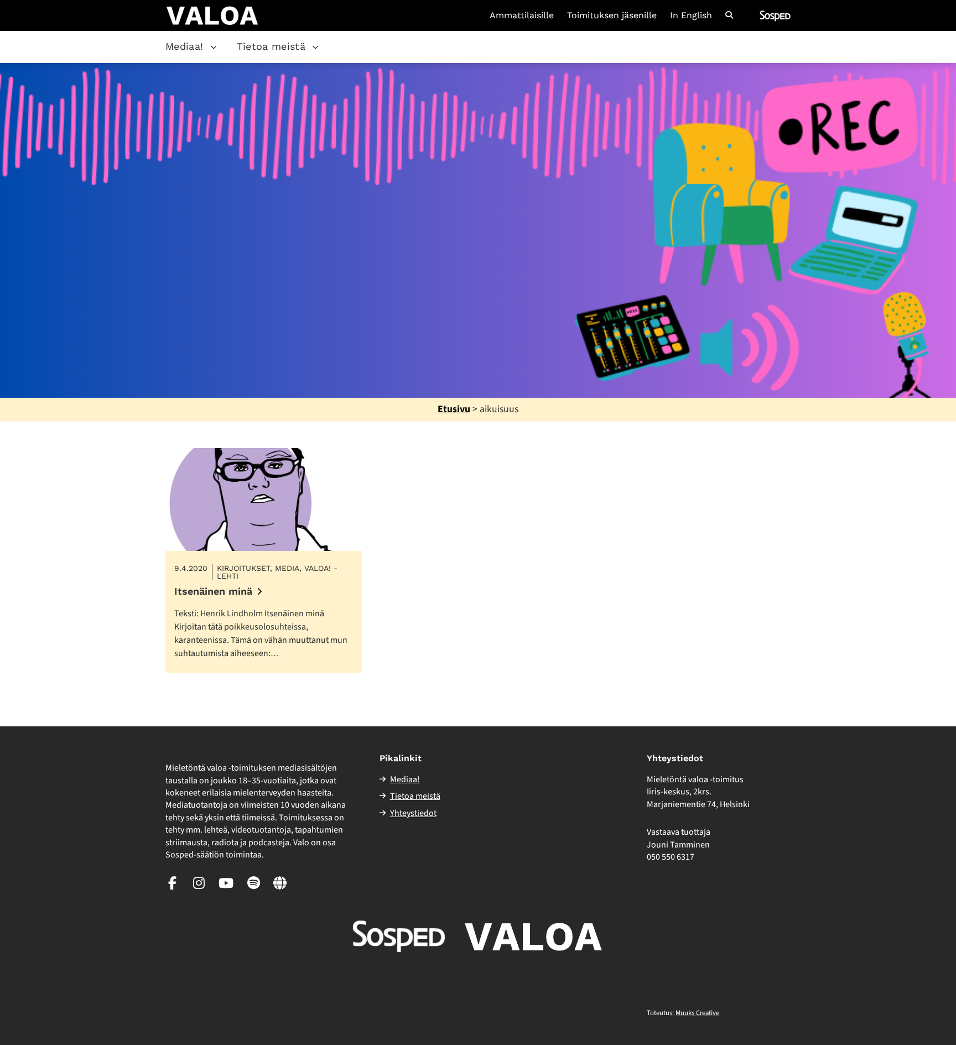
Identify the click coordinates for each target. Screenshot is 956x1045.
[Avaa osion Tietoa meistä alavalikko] (315, 47)
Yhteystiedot (413, 813)
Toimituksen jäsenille (612, 15)
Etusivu (454, 409)
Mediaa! (184, 46)
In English (691, 15)
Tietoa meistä (271, 46)
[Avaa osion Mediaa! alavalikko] (213, 47)
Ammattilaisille (522, 15)
